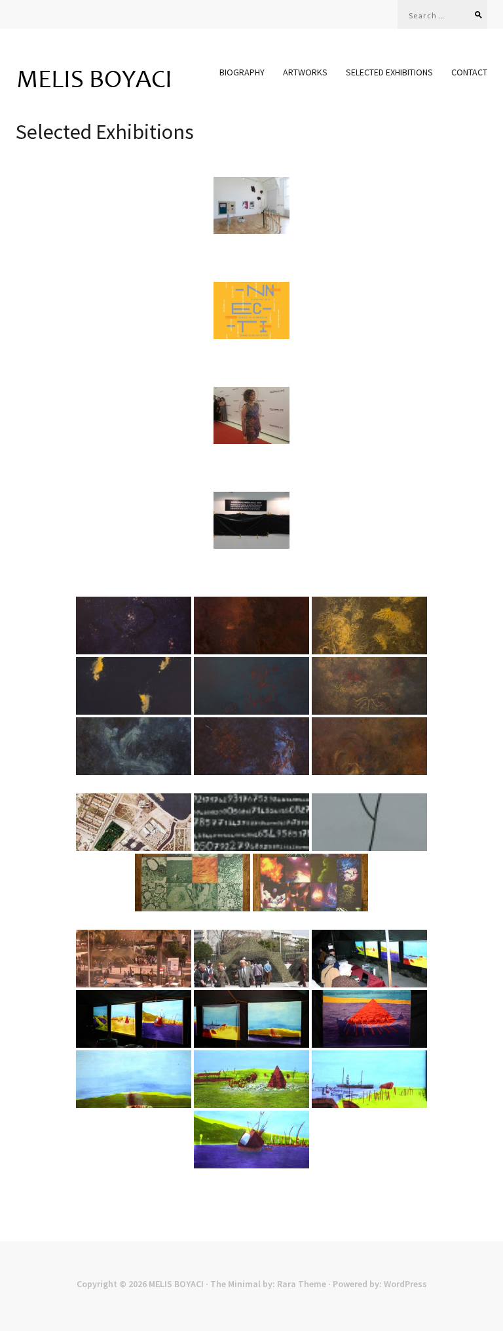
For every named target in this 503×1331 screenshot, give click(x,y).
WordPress (405, 1284)
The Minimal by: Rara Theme (268, 1284)
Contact (469, 72)
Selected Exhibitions (389, 72)
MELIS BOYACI (176, 1284)
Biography (242, 72)
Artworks (305, 72)
